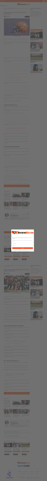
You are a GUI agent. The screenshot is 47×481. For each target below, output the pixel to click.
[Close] (35, 230)
